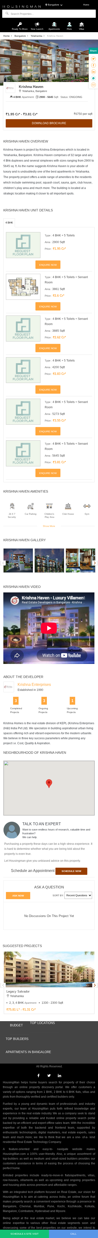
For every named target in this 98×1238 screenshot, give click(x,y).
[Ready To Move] (20, 22)
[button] (49, 783)
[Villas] (81, 22)
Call (73, 1234)
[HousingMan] (22, 6)
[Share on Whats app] (93, 78)
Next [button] (94, 562)
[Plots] (70, 22)
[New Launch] (37, 22)
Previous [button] (3, 562)
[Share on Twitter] (93, 59)
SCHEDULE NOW (71, 871)
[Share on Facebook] (93, 65)
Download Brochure (49, 123)
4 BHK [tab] (9, 222)
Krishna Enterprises (34, 685)
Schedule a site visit (24, 1234)
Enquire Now (48, 265)
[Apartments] (54, 22)
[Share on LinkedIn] (93, 71)
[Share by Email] (93, 85)
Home (86, 5)
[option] (18, 560)
